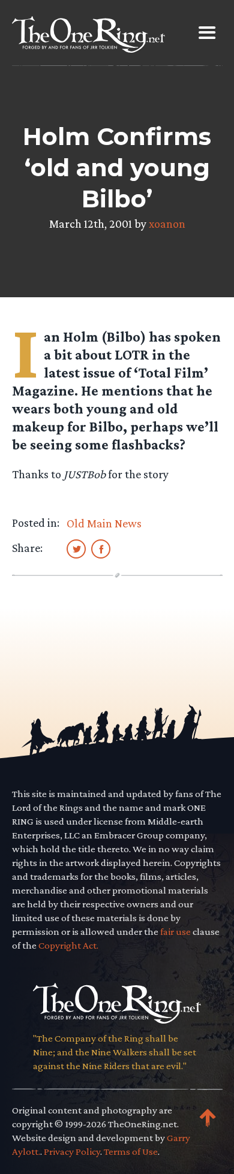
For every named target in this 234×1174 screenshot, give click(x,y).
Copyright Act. (68, 945)
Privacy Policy (72, 1151)
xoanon (167, 223)
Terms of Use (131, 1151)
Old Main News (104, 523)
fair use (175, 931)
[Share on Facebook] (100, 548)
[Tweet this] (76, 548)
